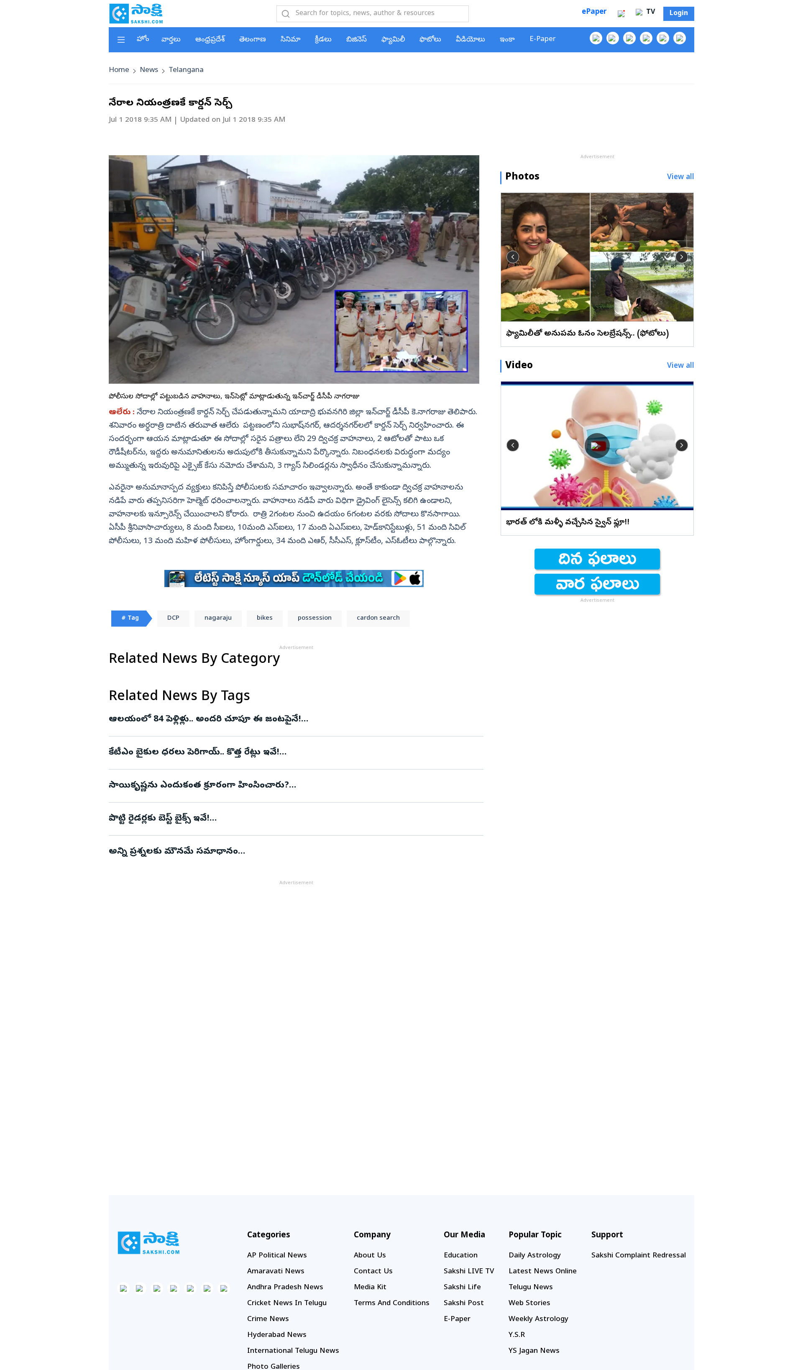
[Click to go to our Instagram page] (646, 38)
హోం (143, 39)
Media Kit (370, 1288)
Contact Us (373, 1272)
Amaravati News (275, 1272)
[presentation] (512, 257)
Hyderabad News (277, 1335)
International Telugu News (293, 1351)
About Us (370, 1256)
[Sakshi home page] (148, 1242)
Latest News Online (543, 1272)
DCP (173, 618)
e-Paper (542, 39)
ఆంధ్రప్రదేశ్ (210, 40)
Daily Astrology (535, 1256)
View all (680, 177)
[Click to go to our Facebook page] (596, 38)
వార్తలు (171, 40)
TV (649, 12)
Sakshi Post (464, 1303)
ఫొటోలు (430, 40)
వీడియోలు (470, 40)
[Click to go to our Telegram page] (207, 1288)
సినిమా (290, 40)
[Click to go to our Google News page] (679, 38)
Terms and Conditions (392, 1303)
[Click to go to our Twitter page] (629, 38)
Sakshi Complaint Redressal (638, 1256)
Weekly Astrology (538, 1319)
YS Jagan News (534, 1351)
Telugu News (531, 1288)
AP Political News (277, 1256)
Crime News (268, 1319)
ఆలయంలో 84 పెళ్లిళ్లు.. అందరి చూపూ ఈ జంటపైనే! (288, 720)
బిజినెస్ (356, 40)
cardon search (378, 618)
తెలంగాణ (252, 40)
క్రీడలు (323, 40)
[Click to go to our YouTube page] (663, 38)
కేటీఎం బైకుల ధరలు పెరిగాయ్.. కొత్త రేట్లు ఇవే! (291, 753)
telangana (186, 70)
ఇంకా (507, 40)
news (149, 70)
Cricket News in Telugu (287, 1303)
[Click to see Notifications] (621, 14)
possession (315, 618)
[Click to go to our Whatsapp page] (612, 38)
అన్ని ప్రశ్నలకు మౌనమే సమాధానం (296, 852)
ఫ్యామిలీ (393, 40)
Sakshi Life (462, 1288)
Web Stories (529, 1303)
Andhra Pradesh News (285, 1288)
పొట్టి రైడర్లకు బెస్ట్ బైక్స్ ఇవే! (282, 819)
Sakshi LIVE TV (469, 1272)
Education (461, 1256)
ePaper (594, 12)
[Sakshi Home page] (136, 13)
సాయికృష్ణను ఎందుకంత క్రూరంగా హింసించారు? (288, 786)
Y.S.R (517, 1335)
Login (679, 13)
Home (119, 70)
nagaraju (218, 618)
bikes (265, 618)
